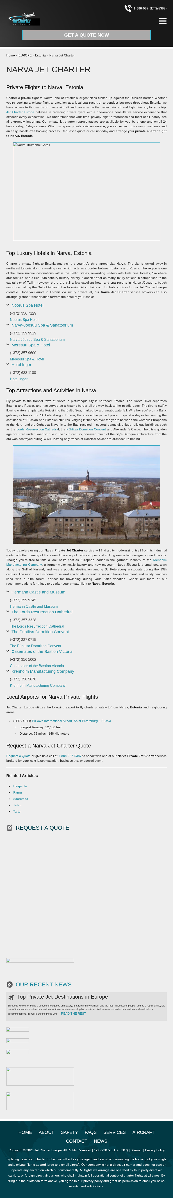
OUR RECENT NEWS (44, 984)
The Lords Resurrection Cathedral (42, 612)
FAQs (91, 1132)
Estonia (40, 55)
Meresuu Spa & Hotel (30, 345)
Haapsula (20, 786)
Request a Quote (18, 756)
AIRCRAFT (143, 1132)
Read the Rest (73, 1013)
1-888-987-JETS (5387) (111, 1150)
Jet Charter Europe (20, 112)
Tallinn (17, 805)
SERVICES (114, 1132)
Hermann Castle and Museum (38, 592)
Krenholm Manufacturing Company (42, 671)
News (100, 1141)
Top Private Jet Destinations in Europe (62, 997)
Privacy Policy (155, 1150)
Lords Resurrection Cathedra (37, 429)
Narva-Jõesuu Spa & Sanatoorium (42, 325)
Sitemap (136, 1150)
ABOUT (46, 1132)
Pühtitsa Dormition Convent (86, 429)
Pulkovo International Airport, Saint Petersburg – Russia (71, 721)
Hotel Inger (21, 364)
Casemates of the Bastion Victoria (42, 651)
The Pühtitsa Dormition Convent (40, 632)
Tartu (16, 811)
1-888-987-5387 (70, 756)
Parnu (17, 792)
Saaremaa (20, 799)
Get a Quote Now (86, 34)
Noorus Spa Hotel (27, 305)
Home (10, 55)
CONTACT (76, 1141)
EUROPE (25, 55)
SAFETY (69, 1132)
